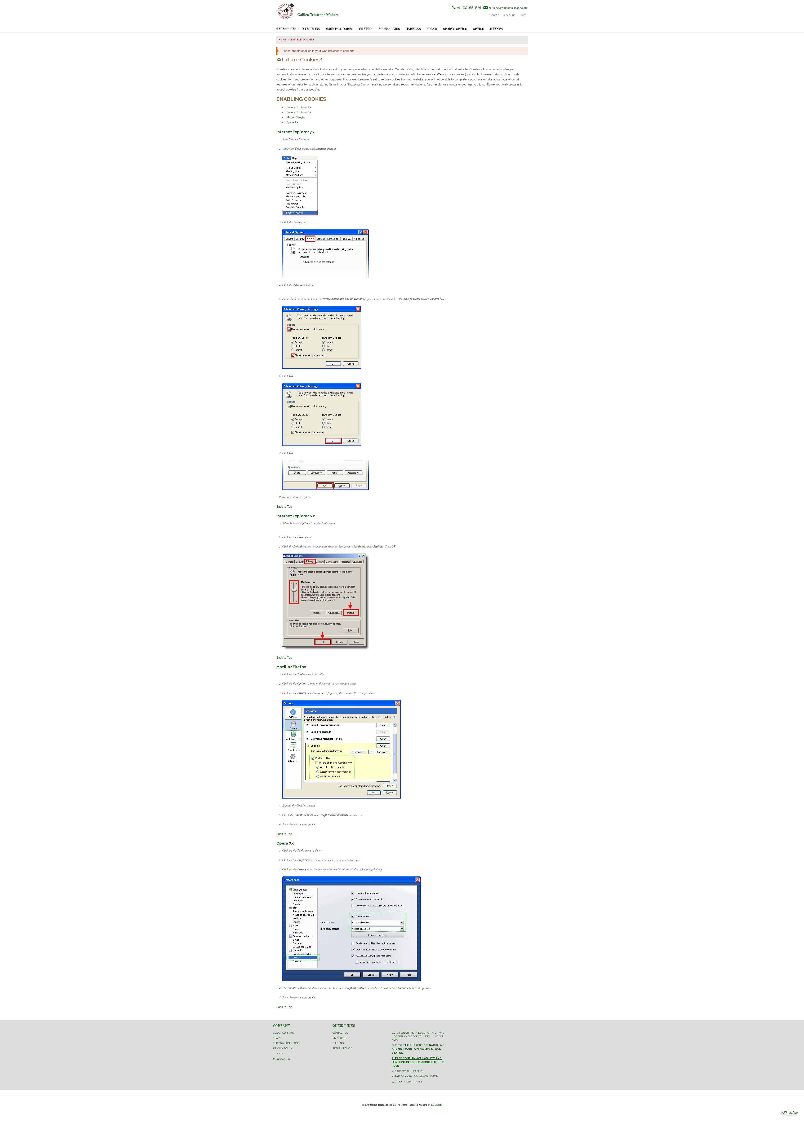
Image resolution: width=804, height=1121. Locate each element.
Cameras (413, 29)
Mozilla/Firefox (295, 117)
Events (496, 29)
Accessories (389, 29)
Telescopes (286, 29)
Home (282, 39)
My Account (340, 1038)
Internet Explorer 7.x (298, 107)
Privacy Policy (282, 1048)
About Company (283, 1032)
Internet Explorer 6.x (298, 112)
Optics (478, 29)
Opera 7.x (292, 122)
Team (276, 1038)
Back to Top (284, 506)
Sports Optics (455, 29)
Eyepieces (311, 29)
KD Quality (436, 1104)
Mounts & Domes (339, 29)
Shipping (338, 1043)
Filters (365, 29)
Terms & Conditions (286, 1043)
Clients (278, 1053)
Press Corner (282, 1058)
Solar (432, 29)
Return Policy (342, 1048)
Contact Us (340, 1032)
